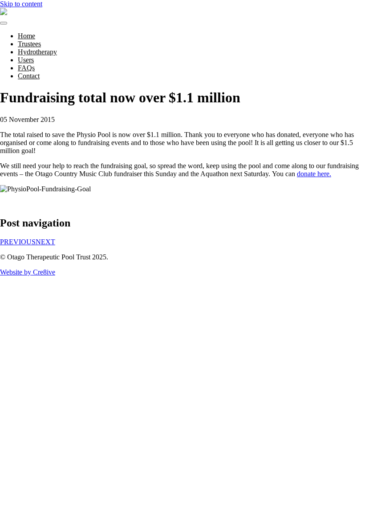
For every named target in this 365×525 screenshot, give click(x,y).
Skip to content (21, 4)
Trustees (29, 44)
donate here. (314, 174)
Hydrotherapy (37, 52)
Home (26, 36)
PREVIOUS (18, 242)
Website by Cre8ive (27, 272)
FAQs (26, 68)
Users (26, 60)
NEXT (45, 242)
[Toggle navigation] (3, 23)
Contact (29, 76)
